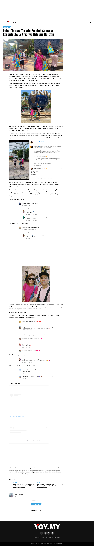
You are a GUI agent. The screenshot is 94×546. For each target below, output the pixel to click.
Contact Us (57, 537)
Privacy (42, 537)
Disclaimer (37, 537)
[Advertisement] (47, 10)
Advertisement (49, 537)
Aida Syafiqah (19, 494)
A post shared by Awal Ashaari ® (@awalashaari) (28, 440)
